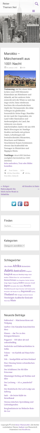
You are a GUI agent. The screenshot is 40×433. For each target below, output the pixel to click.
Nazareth (12, 289)
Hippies (10, 283)
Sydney (33, 291)
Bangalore (29, 271)
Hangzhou (22, 280)
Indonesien (27, 283)
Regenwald (26, 291)
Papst (17, 289)
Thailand (9, 294)
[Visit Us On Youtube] (26, 206)
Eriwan (13, 280)
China (11, 277)
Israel (33, 283)
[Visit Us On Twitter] (14, 206)
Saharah (15, 176)
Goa (18, 280)
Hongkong (15, 283)
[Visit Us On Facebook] (20, 206)
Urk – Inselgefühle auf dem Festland (20, 359)
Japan (7, 285)
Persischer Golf (8, 291)
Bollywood (15, 274)
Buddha (6, 277)
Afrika (9, 173)
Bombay (21, 274)
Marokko (16, 173)
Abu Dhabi (8, 266)
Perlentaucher (31, 289)
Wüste (13, 300)
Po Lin (19, 291)
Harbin (27, 280)
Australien (19, 270)
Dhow (15, 277)
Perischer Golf (23, 289)
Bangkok (8, 274)
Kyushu (27, 286)
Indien (21, 283)
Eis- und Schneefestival (23, 277)
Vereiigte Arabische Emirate (25, 295)
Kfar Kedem (20, 286)
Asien (8, 270)
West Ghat (7, 301)
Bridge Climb (28, 274)
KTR (23, 68)
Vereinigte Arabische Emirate (18, 297)
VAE (15, 295)
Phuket (15, 291)
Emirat (7, 280)
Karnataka (13, 286)
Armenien (26, 266)
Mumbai (7, 289)
